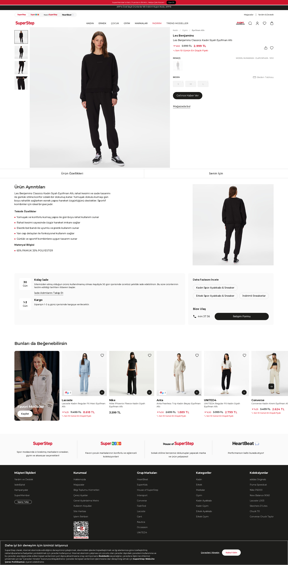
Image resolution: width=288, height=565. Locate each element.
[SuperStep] (21, 14)
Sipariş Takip (23, 502)
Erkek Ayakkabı (204, 511)
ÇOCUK (115, 23)
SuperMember (22, 495)
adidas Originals (258, 479)
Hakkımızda (80, 479)
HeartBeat (142, 479)
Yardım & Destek (266, 15)
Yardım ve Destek (23, 479)
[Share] (266, 48)
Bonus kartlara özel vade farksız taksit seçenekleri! (144, 7)
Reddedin (104, 556)
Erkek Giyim (202, 516)
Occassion (142, 527)
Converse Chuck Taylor (262, 516)
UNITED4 (142, 532)
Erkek (199, 484)
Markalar (200, 490)
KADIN (90, 23)
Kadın (175, 30)
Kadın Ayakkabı (204, 500)
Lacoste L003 (257, 500)
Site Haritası (80, 511)
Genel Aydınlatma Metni (86, 500)
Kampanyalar (21, 490)
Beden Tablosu (265, 77)
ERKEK (102, 23)
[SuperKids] (34, 14)
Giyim (185, 30)
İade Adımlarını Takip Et (48, 293)
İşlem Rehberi (81, 516)
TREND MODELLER (177, 23)
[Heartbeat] (68, 14)
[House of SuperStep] (50, 14)
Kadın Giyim (202, 506)
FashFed (141, 506)
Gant (139, 516)
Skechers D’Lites (258, 506)
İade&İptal (19, 484)
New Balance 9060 (260, 495)
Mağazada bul (181, 106)
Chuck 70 (255, 511)
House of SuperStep (147, 490)
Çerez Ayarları (81, 495)
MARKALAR (141, 23)
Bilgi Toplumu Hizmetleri (86, 490)
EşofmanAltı (198, 30)
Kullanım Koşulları (83, 506)
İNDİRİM (157, 23)
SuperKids (142, 484)
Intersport (142, 495)
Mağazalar (249, 15)
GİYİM (127, 23)
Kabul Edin (231, 552)
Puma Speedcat (258, 484)
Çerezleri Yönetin (210, 552)
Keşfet (25, 413)
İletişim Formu (241, 316)
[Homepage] (26, 23)
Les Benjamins (183, 35)
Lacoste (141, 511)
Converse (142, 500)
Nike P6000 (256, 490)
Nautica (141, 522)
